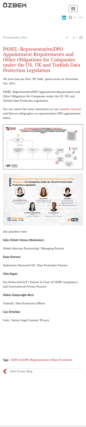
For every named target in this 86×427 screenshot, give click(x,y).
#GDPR (23, 360)
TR (75, 17)
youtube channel (70, 109)
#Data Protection (61, 360)
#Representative (39, 360)
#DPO (14, 360)
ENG (80, 17)
